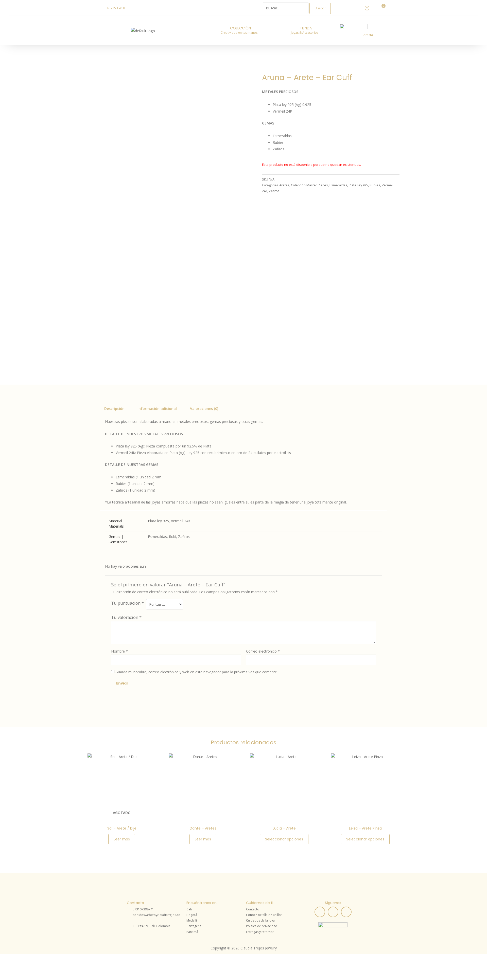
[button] (240, 32)
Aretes (284, 185)
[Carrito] (382, 7)
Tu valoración (126, 617)
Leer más (122, 839)
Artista (368, 35)
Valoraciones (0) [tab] (204, 408)
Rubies (375, 185)
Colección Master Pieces (309, 185)
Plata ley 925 (158, 520)
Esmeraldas (338, 185)
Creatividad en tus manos (239, 32)
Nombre (119, 651)
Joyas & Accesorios (304, 32)
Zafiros (274, 191)
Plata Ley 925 (358, 185)
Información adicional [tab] (157, 408)
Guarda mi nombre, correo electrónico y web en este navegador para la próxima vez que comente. (196, 672)
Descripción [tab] (114, 408)
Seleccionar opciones (284, 839)
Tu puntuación (127, 603)
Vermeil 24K (180, 520)
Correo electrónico (263, 651)
